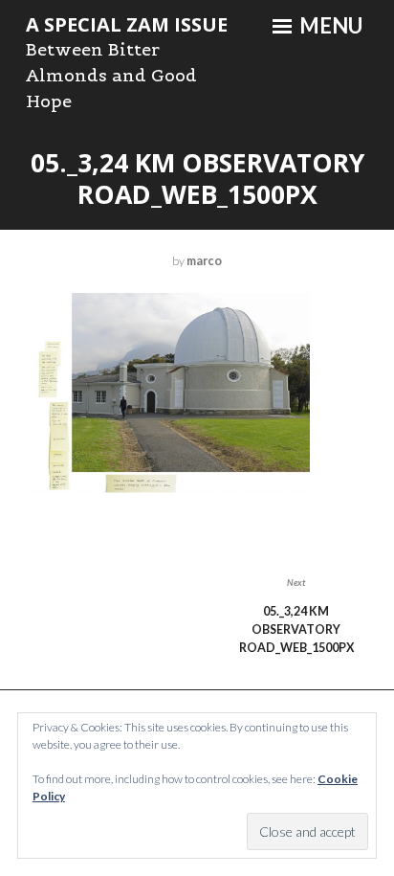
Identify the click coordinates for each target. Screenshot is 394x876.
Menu (329, 25)
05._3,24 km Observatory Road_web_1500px (296, 622)
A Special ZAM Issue (127, 24)
